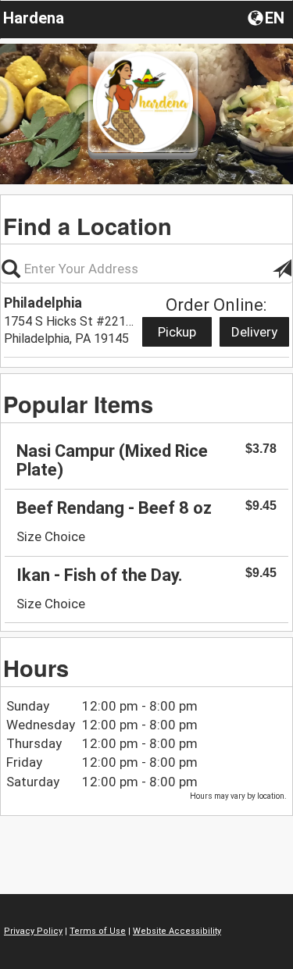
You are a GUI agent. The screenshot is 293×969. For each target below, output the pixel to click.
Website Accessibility (177, 931)
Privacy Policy (33, 931)
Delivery (254, 332)
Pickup (177, 332)
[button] (267, 17)
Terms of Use (98, 931)
